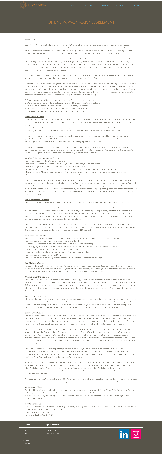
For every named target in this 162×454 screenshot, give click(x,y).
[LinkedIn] (124, 434)
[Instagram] (136, 434)
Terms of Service (52, 434)
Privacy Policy (52, 430)
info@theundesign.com (120, 302)
